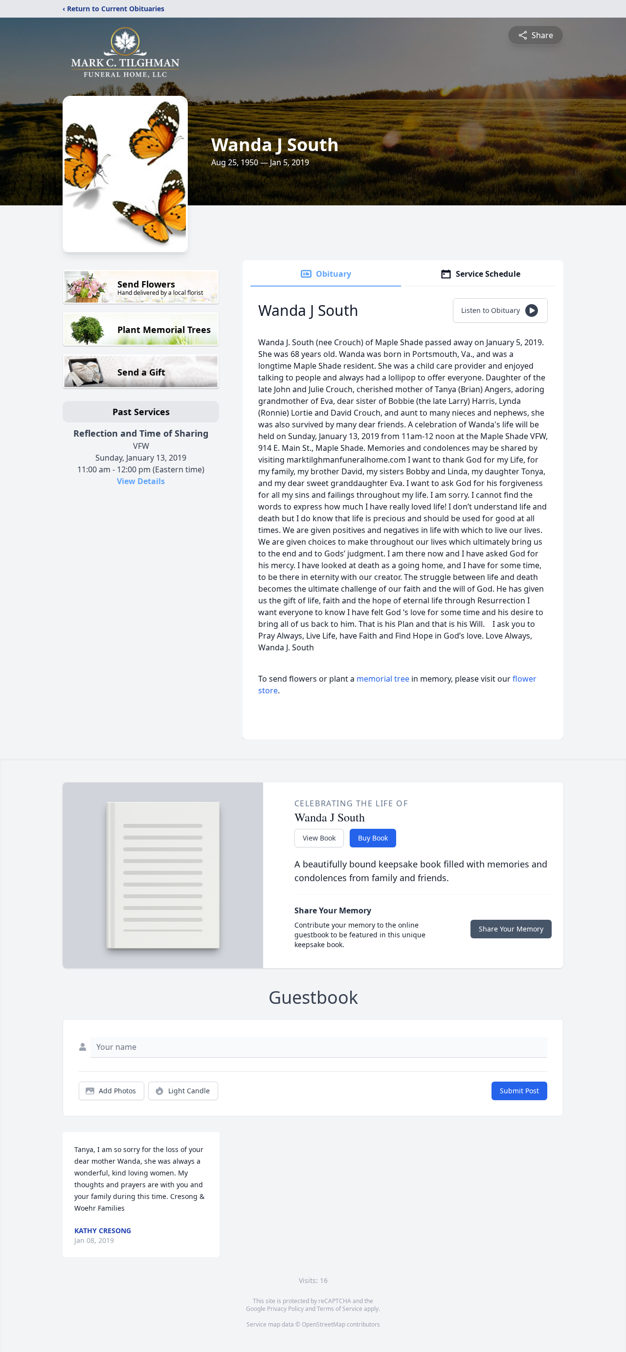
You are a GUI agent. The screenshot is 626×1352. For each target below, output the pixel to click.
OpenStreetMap (323, 1324)
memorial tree (383, 678)
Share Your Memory (511, 928)
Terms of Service (339, 1309)
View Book (319, 837)
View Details (141, 481)
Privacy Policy (285, 1309)
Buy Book (373, 837)
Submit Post (519, 1090)
